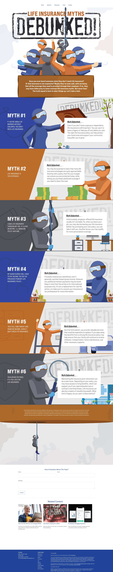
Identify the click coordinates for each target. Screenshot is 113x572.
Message (20, 480)
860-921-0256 (24, 554)
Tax (38, 560)
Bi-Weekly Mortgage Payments (76, 523)
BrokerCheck (73, 555)
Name (19, 472)
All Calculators (41, 568)
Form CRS (54, 553)
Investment (40, 555)
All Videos (40, 567)
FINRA (54, 569)
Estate (39, 557)
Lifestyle (39, 563)
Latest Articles (41, 565)
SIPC (56, 569)
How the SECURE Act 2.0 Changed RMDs (29, 523)
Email (58, 472)
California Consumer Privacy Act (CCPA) (83, 563)
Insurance (40, 559)
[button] (42, 5)
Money (39, 562)
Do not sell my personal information (74, 564)
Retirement (40, 554)
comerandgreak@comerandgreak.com (26, 558)
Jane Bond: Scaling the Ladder (51, 523)
